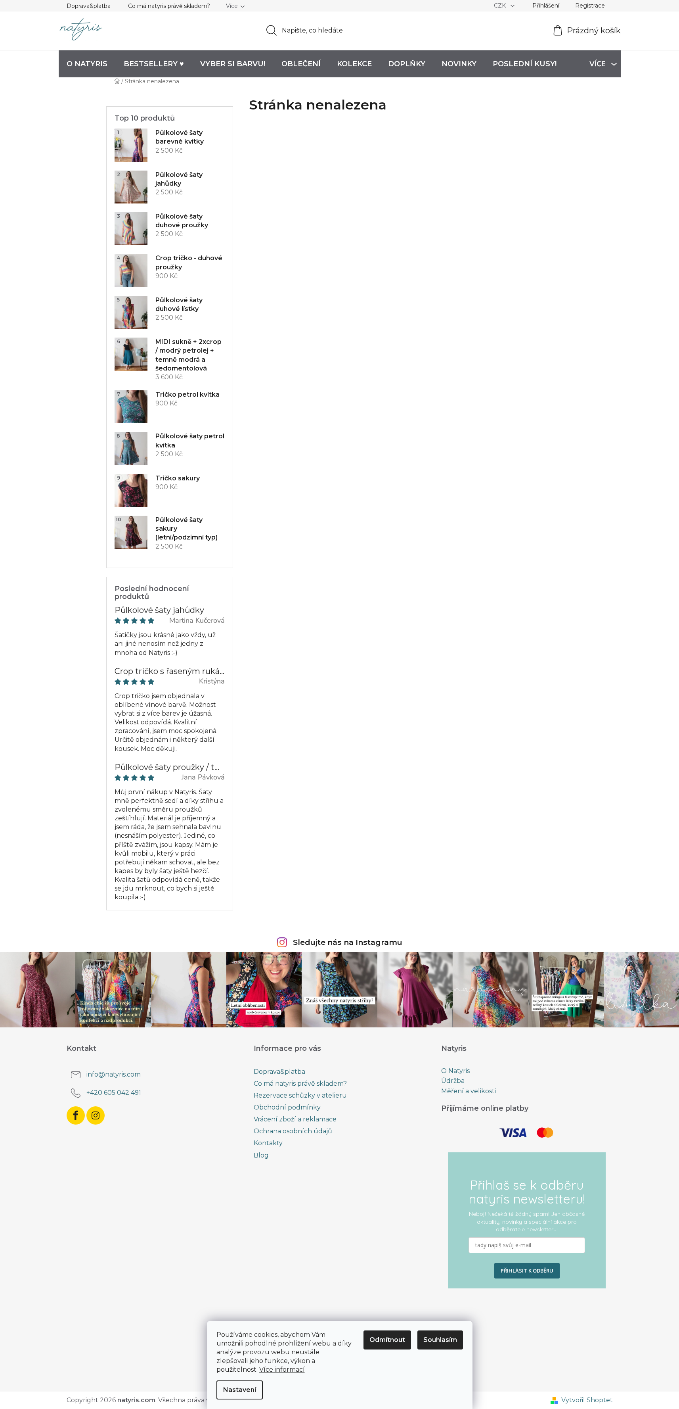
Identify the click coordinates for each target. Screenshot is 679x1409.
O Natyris (455, 1071)
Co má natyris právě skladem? (169, 6)
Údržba (453, 1081)
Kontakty (268, 1143)
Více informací (282, 1369)
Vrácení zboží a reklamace (295, 1119)
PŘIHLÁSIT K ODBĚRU (527, 1270)
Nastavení (239, 1390)
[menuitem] (87, 63)
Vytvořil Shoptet (587, 1400)
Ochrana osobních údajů (293, 1131)
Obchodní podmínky (287, 1107)
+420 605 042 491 (113, 1092)
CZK (500, 5)
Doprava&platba (89, 6)
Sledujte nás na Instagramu (347, 942)
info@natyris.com (113, 1074)
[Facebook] (76, 1115)
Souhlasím (440, 1340)
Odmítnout (387, 1340)
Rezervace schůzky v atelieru (300, 1095)
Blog (261, 1155)
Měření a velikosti (468, 1091)
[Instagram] (95, 1115)
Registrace (590, 5)
